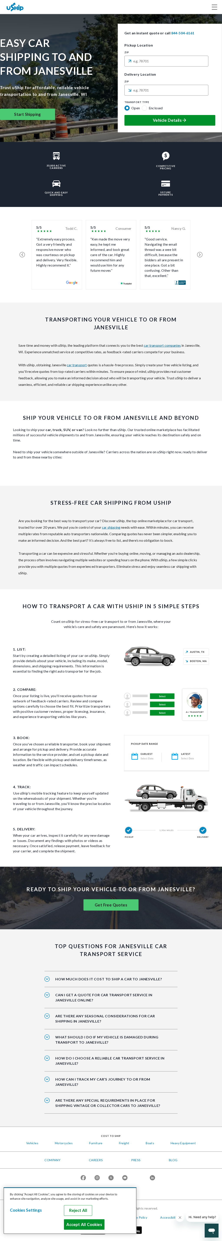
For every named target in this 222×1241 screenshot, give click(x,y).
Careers (96, 1160)
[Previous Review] (22, 255)
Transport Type (136, 102)
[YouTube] (125, 1178)
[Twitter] (111, 1178)
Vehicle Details (167, 120)
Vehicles (32, 1143)
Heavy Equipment (183, 1143)
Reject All (78, 1210)
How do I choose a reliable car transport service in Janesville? (110, 1060)
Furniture (96, 1143)
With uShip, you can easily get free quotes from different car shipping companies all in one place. (109, 1000)
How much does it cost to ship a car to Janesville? (108, 979)
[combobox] (166, 61)
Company (52, 1160)
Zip (126, 52)
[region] (70, 1210)
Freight (124, 1143)
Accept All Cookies (84, 1224)
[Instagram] (97, 1178)
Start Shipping (27, 114)
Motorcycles (64, 1143)
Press (136, 1160)
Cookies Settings (26, 1210)
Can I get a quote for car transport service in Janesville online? (103, 997)
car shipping (111, 527)
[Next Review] (200, 255)
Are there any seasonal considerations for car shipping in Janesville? (105, 1018)
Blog (173, 1160)
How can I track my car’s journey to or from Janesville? (102, 1081)
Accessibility (169, 1217)
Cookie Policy (137, 1217)
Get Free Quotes (111, 905)
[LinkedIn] (152, 1178)
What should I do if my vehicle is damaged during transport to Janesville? (106, 1039)
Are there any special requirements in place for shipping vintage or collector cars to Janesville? (107, 1103)
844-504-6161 (182, 33)
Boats (150, 1143)
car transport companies (162, 345)
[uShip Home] (15, 7)
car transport (77, 365)
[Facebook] (83, 1178)
